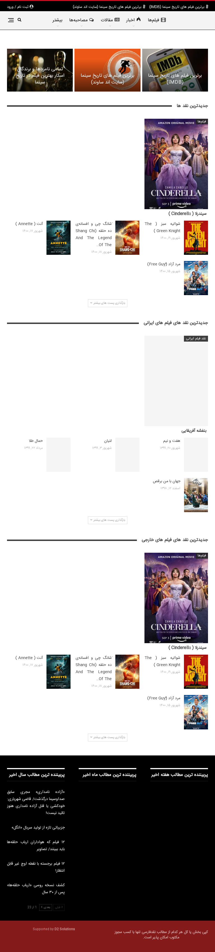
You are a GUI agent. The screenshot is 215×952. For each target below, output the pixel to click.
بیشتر (57, 20)
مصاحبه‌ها (78, 20)
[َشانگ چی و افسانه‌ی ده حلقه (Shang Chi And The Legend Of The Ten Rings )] (127, 238)
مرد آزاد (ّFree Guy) (163, 264)
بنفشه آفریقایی (194, 430)
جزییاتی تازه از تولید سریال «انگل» (38, 827)
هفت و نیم (171, 441)
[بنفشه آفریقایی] (176, 381)
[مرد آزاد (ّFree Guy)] (196, 278)
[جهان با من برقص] (196, 495)
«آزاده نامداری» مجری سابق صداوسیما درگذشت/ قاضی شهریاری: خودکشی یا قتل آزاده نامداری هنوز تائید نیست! (36, 802)
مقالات (107, 20)
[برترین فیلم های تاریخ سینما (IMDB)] (175, 70)
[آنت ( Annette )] (58, 238)
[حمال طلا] (58, 455)
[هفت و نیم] (196, 455)
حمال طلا (36, 441)
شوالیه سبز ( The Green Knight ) (162, 227)
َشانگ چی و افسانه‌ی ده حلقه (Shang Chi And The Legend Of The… (93, 234)
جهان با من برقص (166, 481)
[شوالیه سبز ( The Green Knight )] (196, 238)
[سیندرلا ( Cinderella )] (176, 164)
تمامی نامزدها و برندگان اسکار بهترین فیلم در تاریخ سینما (39, 76)
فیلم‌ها (153, 20)
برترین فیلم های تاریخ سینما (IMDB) (176, 7)
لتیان (108, 441)
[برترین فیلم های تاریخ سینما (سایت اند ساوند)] (107, 70)
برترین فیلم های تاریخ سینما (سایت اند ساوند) (107, 7)
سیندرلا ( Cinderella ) (188, 213)
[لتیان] (127, 455)
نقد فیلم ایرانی (196, 338)
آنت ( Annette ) (29, 224)
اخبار (130, 20)
